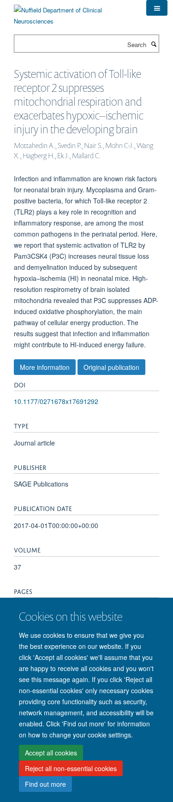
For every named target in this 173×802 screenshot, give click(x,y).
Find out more (45, 784)
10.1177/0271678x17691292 (56, 401)
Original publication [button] (111, 367)
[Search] (154, 44)
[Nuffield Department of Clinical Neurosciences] (73, 12)
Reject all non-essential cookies (71, 768)
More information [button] (45, 367)
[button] (156, 8)
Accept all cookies (51, 752)
